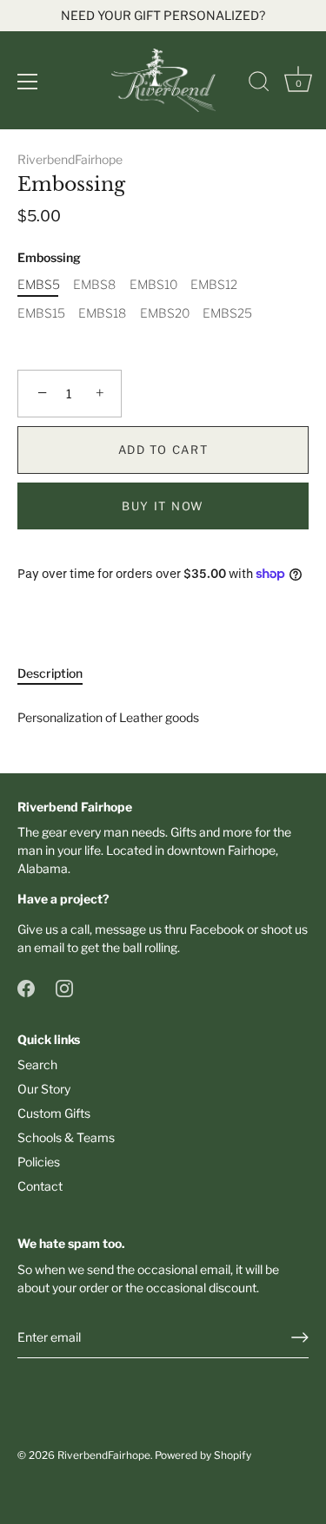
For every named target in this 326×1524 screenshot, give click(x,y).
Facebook (217, 929)
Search (37, 1064)
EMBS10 (153, 285)
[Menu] (28, 81)
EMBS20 (165, 313)
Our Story (43, 1088)
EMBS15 (41, 313)
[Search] (259, 84)
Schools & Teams (66, 1137)
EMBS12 (213, 285)
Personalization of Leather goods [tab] (108, 717)
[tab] (58, 673)
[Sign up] (300, 1337)
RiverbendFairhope (70, 159)
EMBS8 (94, 285)
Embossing (49, 258)
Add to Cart (163, 450)
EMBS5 (38, 285)
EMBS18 (102, 313)
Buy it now (163, 506)
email (49, 947)
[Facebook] (26, 986)
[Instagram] (64, 986)
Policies (38, 1161)
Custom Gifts (53, 1113)
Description (50, 673)
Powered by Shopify (203, 1455)
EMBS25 (227, 313)
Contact (40, 1186)
